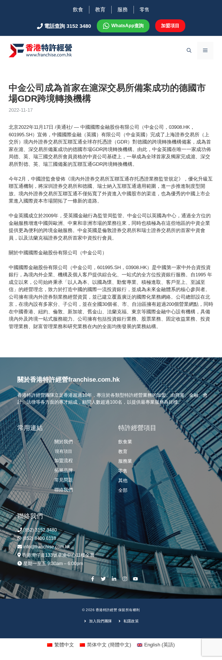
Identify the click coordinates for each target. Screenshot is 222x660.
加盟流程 (63, 460)
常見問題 (63, 479)
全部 (122, 490)
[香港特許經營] (40, 50)
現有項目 (63, 451)
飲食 (78, 9)
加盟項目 (170, 25)
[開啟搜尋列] (189, 50)
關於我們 (63, 441)
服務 (122, 9)
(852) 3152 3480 (40, 529)
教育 (100, 9)
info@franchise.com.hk (46, 546)
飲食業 (125, 441)
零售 (144, 9)
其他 (122, 480)
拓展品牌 (63, 470)
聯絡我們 (63, 489)
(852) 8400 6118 (39, 538)
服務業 (125, 461)
